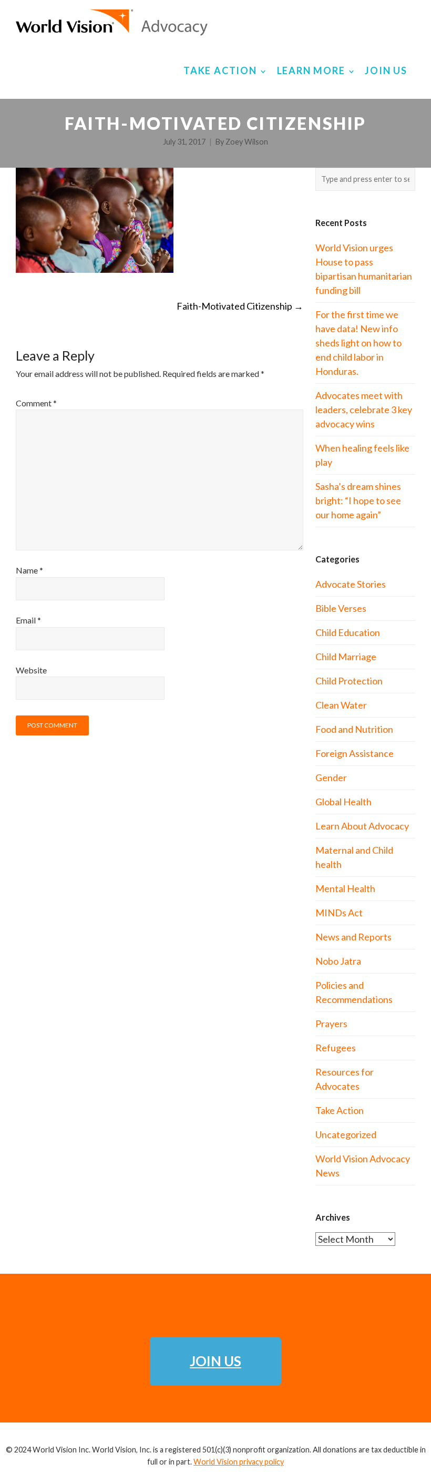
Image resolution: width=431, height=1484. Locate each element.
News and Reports (353, 937)
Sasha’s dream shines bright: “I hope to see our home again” (358, 500)
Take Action (339, 1110)
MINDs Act (339, 912)
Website (31, 670)
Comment (36, 403)
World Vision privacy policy (238, 1461)
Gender (331, 777)
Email (28, 620)
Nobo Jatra (338, 961)
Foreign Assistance (354, 753)
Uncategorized (345, 1134)
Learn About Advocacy (362, 826)
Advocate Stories (350, 584)
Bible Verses (340, 608)
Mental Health (345, 888)
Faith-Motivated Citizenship (240, 306)
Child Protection (349, 681)
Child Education (347, 632)
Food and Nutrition (354, 729)
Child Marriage (345, 656)
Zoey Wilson (246, 141)
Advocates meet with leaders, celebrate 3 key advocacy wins (363, 409)
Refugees (335, 1047)
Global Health (343, 801)
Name (29, 570)
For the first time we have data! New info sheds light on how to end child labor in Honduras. (358, 343)
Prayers (331, 1023)
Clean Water (341, 705)
